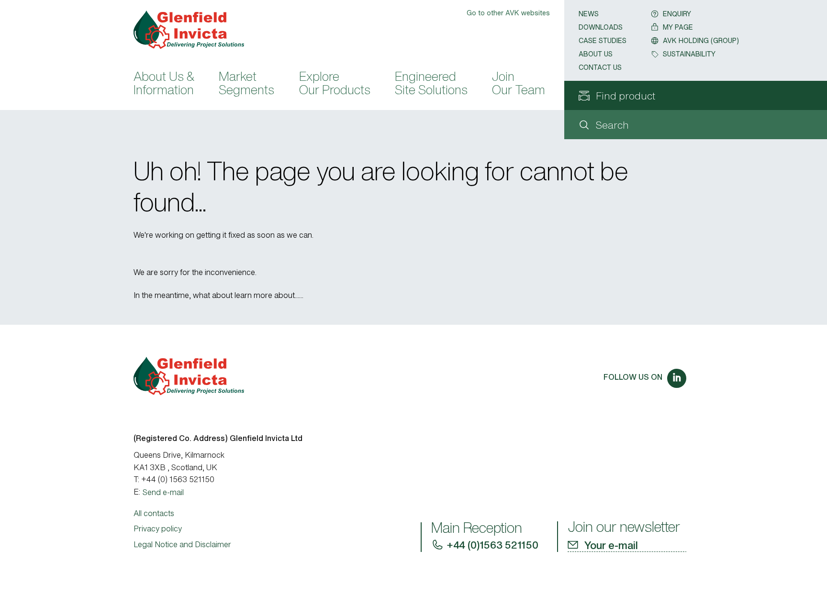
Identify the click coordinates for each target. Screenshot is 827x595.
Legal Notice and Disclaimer (182, 544)
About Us (596, 54)
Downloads (601, 27)
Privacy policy (158, 528)
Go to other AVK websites (508, 13)
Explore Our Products (334, 84)
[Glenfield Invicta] (193, 30)
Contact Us (600, 67)
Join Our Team (518, 84)
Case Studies (602, 40)
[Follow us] (676, 378)
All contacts (154, 513)
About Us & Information (164, 84)
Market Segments (246, 84)
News (589, 14)
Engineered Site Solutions (431, 84)
